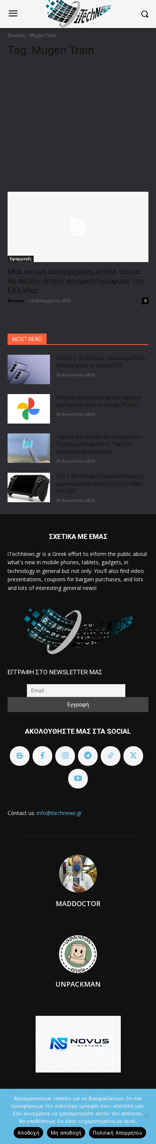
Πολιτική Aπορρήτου (117, 1133)
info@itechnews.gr (59, 812)
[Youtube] (78, 779)
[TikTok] (110, 756)
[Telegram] (88, 756)
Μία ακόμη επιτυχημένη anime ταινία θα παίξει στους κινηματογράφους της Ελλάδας (76, 281)
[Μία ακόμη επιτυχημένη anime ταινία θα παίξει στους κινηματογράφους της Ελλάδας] (78, 227)
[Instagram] (65, 756)
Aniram (16, 300)
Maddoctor (78, 903)
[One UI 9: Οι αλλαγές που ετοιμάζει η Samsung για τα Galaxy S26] (29, 369)
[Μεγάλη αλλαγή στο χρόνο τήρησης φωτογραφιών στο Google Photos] (29, 409)
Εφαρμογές (20, 258)
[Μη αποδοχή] (146, 1116)
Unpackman (78, 984)
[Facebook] (42, 756)
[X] (133, 756)
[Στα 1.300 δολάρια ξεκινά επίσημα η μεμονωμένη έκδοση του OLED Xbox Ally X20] (29, 487)
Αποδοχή (28, 1133)
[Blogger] (20, 756)
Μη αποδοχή (66, 1133)
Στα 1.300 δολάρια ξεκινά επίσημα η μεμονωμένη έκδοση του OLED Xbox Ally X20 (99, 483)
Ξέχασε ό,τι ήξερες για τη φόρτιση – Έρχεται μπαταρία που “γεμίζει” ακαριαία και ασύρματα (100, 444)
